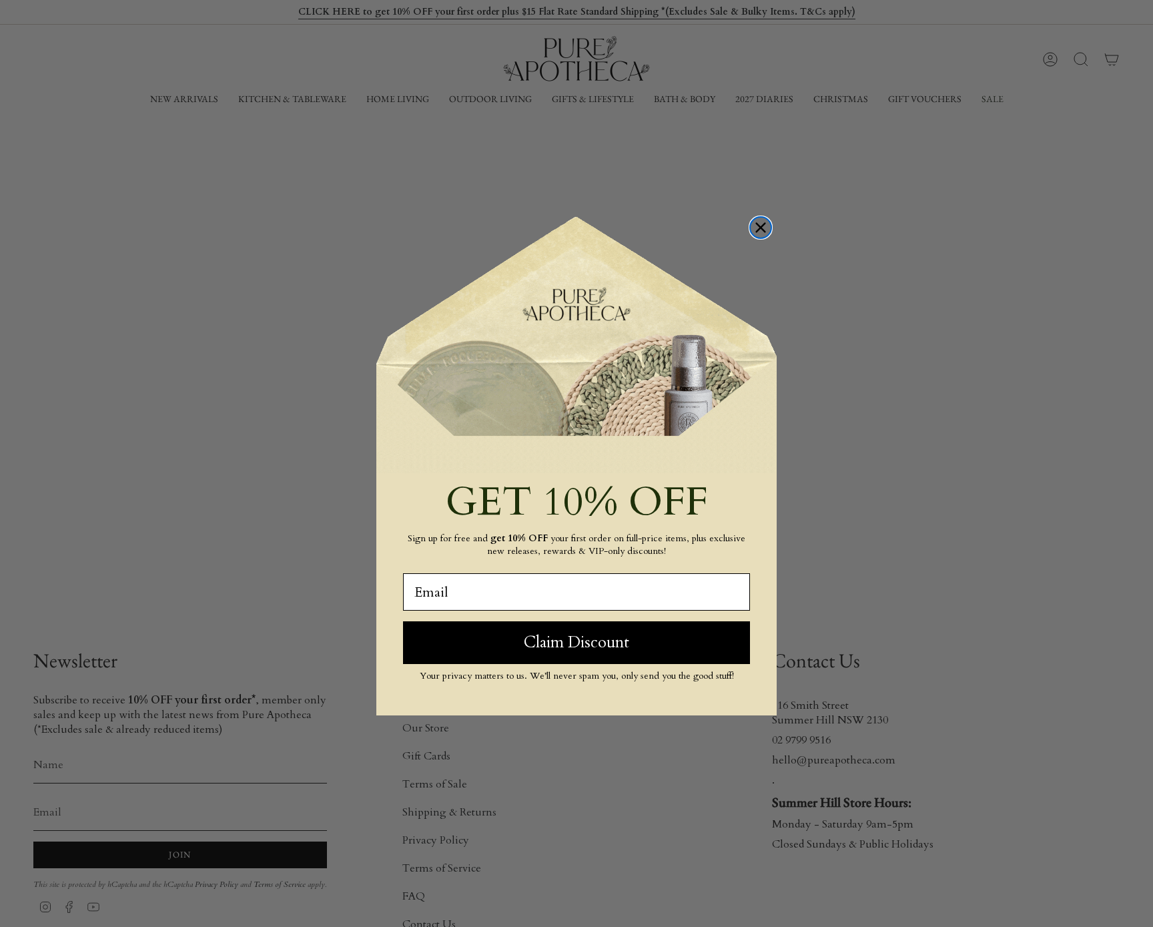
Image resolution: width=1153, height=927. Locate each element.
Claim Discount (576, 642)
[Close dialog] (760, 227)
